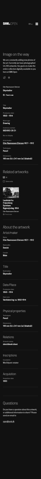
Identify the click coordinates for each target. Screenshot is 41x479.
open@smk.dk (8, 421)
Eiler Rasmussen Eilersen (13, 143)
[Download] (5, 77)
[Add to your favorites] (9, 77)
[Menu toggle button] (36, 24)
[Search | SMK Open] (10, 24)
